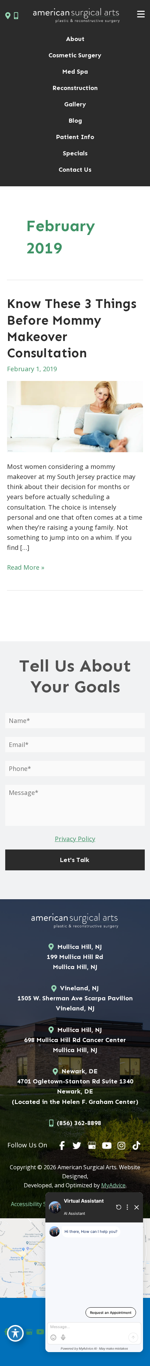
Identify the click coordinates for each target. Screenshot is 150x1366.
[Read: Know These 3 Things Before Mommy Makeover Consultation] (75, 416)
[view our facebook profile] (62, 1145)
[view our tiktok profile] (136, 1145)
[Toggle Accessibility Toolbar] (15, 1333)
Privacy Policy (75, 839)
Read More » (25, 567)
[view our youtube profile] (106, 1145)
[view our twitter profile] (77, 1145)
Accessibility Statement (40, 1204)
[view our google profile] (92, 1145)
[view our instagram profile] (121, 1145)
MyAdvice (113, 1185)
